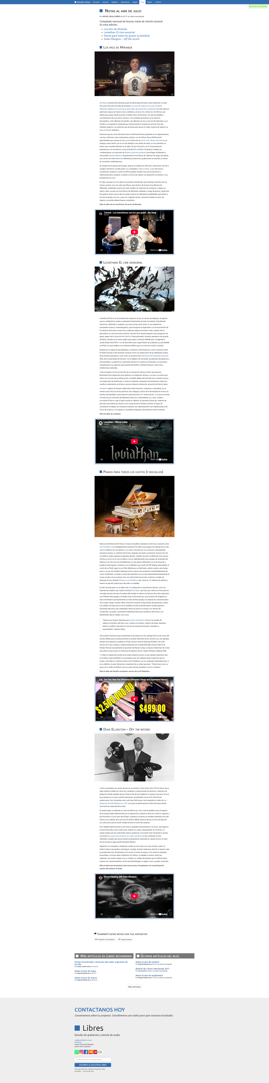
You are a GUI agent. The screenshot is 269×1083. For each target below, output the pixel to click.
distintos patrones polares (135, 152)
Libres (83, 2)
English (149, 2)
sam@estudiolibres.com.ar (83, 1040)
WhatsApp (78, 1042)
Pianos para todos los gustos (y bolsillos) (127, 35)
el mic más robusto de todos (152, 140)
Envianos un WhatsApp (259, 6)
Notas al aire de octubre (147, 962)
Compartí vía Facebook (106, 939)
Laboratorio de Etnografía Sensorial (154, 356)
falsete (108, 130)
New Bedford (126, 336)
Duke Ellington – (121, 39)
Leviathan (103, 388)
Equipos (135, 2)
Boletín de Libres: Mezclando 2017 (152, 968)
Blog (142, 2)
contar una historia (137, 620)
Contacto (158, 2)
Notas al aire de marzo (86, 978)
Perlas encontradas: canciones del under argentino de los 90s (101, 963)
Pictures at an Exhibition (128, 580)
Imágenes (115, 2)
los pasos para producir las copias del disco (125, 836)
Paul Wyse (136, 590)
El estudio (96, 2)
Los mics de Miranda (115, 29)
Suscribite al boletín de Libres (93, 1065)
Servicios (105, 2)
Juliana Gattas (143, 169)
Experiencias (125, 2)
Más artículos (134, 987)
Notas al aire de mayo (85, 971)
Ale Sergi (103, 103)
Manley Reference (115, 155)
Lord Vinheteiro (105, 547)
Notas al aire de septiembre (149, 975)
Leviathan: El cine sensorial (119, 32)
